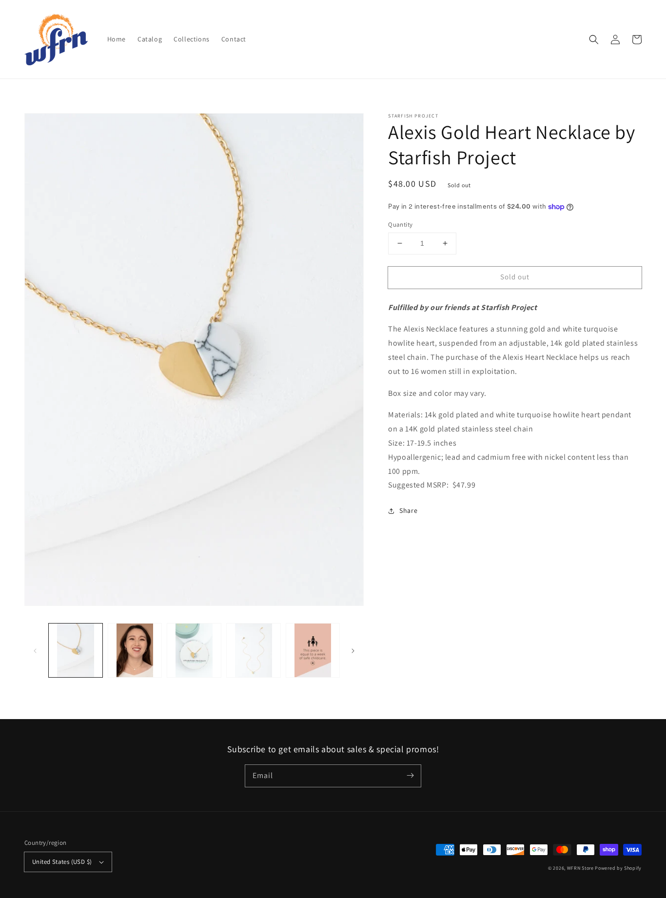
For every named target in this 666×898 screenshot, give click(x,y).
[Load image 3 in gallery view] (194, 650)
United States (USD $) (62, 862)
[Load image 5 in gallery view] (313, 650)
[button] (594, 39)
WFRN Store (580, 868)
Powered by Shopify (618, 868)
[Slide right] (353, 650)
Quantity (400, 224)
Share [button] (408, 510)
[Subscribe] (410, 775)
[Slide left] (35, 650)
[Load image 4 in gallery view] (253, 650)
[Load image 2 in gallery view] (135, 650)
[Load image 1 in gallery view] (75, 650)
